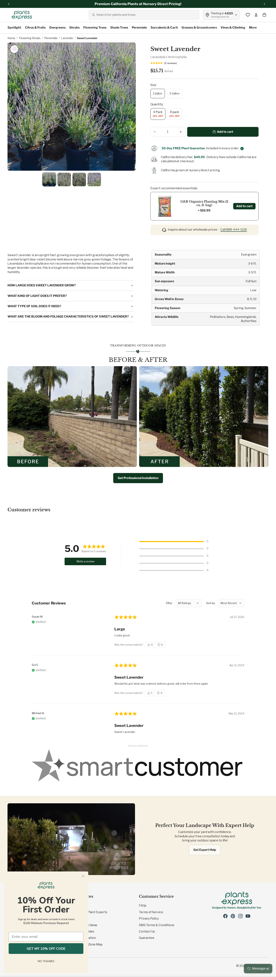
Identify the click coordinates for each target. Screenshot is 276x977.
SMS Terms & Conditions (156, 925)
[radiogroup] (155, 645)
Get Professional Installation (138, 478)
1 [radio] (151, 692)
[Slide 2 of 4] (64, 179)
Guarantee (146, 938)
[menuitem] (253, 28)
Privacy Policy (149, 918)
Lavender (67, 38)
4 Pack (158, 114)
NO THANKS (46, 961)
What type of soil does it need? (34, 306)
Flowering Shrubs (30, 38)
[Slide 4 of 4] (94, 179)
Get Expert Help (204, 850)
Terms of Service (151, 912)
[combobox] (144, 15)
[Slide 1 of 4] (49, 179)
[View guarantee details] (242, 148)
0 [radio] (152, 644)
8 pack (174, 114)
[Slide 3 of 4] (79, 179)
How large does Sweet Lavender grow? (42, 285)
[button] (14, 49)
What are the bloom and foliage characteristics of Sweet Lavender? (68, 316)
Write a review (85, 561)
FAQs (142, 905)
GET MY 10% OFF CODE (46, 948)
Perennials (50, 38)
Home (11, 38)
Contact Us (147, 931)
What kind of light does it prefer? (37, 296)
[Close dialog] (83, 876)
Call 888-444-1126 (233, 229)
